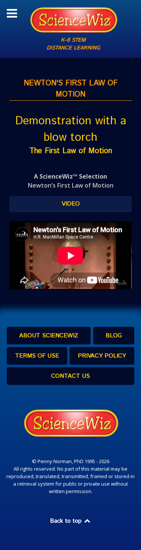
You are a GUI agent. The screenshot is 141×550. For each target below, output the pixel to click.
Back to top (66, 521)
